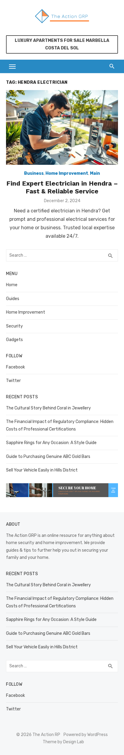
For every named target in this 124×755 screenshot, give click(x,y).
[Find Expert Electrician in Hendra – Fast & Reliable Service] (62, 127)
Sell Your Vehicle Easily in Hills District (42, 470)
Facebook (15, 367)
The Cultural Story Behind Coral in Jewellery (48, 408)
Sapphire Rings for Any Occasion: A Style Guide (51, 442)
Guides (12, 298)
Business (34, 173)
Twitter (13, 380)
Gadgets (14, 339)
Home (11, 284)
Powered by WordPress (86, 734)
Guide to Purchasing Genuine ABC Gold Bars (48, 456)
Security (14, 326)
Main (95, 173)
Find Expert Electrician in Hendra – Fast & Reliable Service (62, 187)
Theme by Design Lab (63, 741)
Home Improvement (66, 173)
